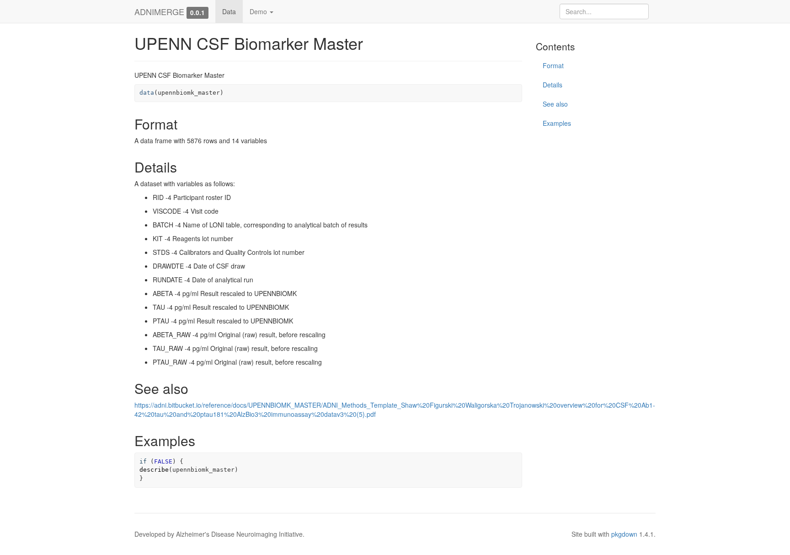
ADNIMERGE (159, 11)
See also (555, 103)
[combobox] (604, 11)
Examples (557, 123)
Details (552, 84)
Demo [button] (259, 11)
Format (553, 65)
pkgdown (624, 534)
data (146, 92)
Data (229, 11)
